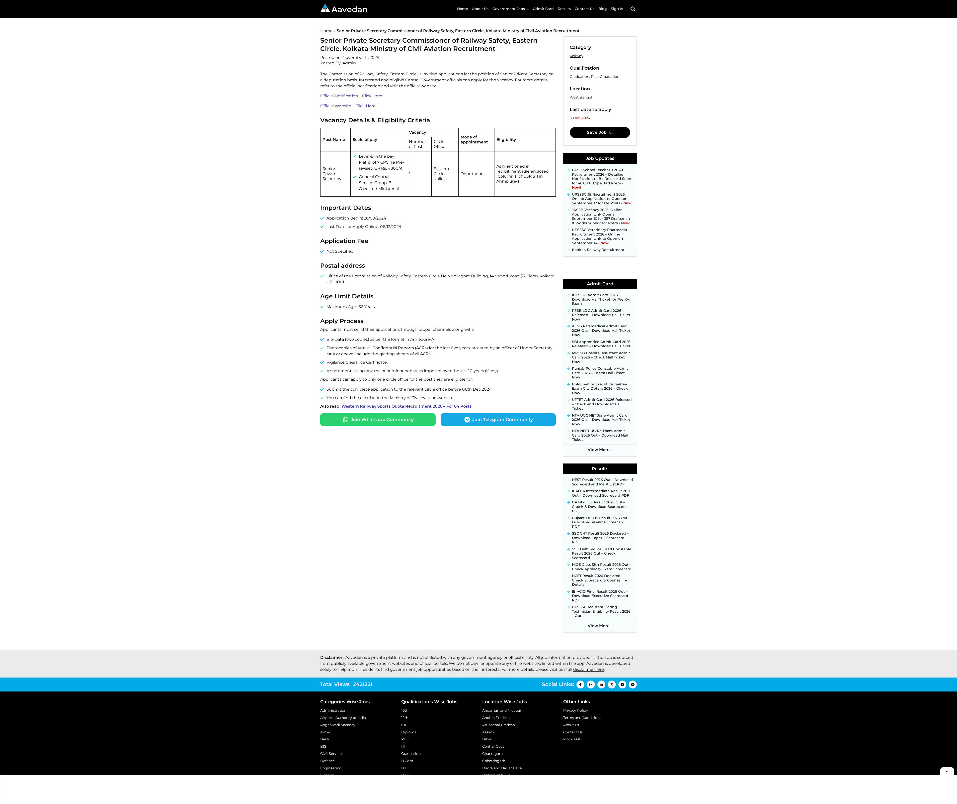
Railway (576, 56)
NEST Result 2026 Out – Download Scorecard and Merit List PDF (602, 482)
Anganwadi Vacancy (337, 725)
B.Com (407, 761)
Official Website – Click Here (348, 106)
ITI (403, 746)
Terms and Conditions (582, 717)
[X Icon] (612, 685)
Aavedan (349, 9)
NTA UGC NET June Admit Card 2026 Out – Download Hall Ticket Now (601, 419)
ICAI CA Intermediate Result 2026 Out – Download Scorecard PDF (602, 493)
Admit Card (543, 8)
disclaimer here (588, 669)
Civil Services (331, 753)
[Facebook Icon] (580, 685)
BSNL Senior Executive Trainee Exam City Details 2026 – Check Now (600, 388)
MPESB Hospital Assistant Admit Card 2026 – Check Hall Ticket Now (601, 357)
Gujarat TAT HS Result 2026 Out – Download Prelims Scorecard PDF (601, 522)
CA (403, 725)
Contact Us (584, 8)
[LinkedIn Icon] (601, 685)
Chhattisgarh (493, 761)
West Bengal (581, 97)
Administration (333, 710)
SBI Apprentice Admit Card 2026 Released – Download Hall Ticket (601, 344)
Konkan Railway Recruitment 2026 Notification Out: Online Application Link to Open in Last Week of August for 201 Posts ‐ (601, 251)
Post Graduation (605, 76)
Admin (349, 63)
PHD (405, 739)
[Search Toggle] (633, 8)
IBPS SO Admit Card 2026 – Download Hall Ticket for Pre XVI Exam (601, 299)
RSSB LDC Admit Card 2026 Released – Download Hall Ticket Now (601, 315)
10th (404, 710)
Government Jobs (508, 8)
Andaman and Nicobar (501, 710)
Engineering (331, 768)
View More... (600, 449)
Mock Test (572, 739)
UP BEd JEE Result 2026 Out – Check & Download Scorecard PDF (599, 506)
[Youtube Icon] (622, 685)
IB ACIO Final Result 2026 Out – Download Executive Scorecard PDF (600, 595)
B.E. (404, 768)
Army (325, 732)
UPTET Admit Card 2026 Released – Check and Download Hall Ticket (602, 404)
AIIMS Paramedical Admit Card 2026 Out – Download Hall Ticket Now (601, 330)
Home (462, 8)
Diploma (408, 732)
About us (571, 725)
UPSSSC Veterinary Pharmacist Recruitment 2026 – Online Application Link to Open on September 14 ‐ (600, 228)
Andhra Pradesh (496, 717)
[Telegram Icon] (633, 685)
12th (404, 717)
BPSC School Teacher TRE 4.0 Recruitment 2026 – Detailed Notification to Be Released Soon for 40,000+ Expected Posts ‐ (601, 171)
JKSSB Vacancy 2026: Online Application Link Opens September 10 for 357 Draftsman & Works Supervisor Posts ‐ (601, 209)
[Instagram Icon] (591, 685)
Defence (327, 761)
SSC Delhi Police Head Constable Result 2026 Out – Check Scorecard (601, 553)
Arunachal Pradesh (498, 725)
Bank (324, 739)
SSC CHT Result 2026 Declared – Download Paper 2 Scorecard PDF (600, 537)
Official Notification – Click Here (351, 96)
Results (564, 8)
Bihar (487, 739)
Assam (488, 732)
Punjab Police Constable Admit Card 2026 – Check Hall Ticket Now (600, 372)
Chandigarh (492, 753)
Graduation (579, 76)
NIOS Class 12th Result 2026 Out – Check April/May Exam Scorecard (602, 567)
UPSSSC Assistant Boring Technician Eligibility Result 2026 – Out (601, 611)
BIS (323, 746)
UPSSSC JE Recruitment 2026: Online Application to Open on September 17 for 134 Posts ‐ (602, 190)
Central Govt (493, 746)
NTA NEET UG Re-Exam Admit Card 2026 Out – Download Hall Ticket (600, 435)
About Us (480, 8)
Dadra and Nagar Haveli (503, 768)
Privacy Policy (575, 710)
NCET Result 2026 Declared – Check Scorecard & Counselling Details (600, 580)
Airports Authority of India (343, 717)
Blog (602, 8)
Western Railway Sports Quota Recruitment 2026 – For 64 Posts (406, 406)
